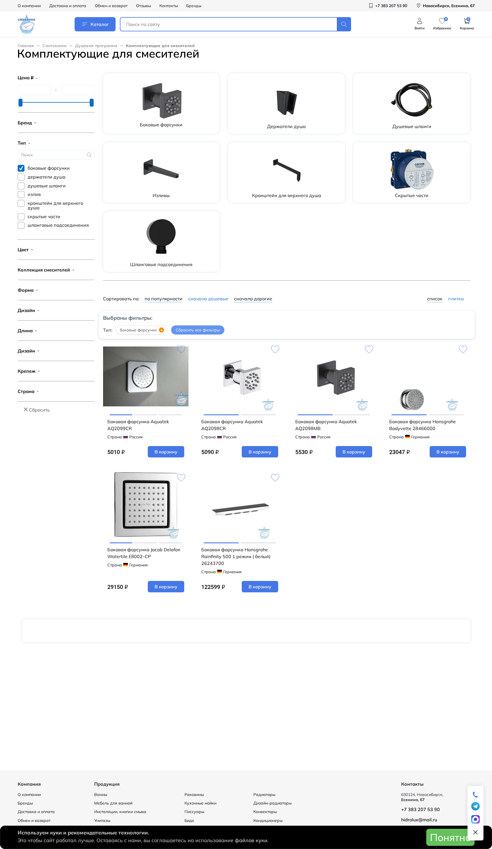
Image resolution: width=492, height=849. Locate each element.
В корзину (166, 452)
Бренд (25, 122)
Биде (189, 820)
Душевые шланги (411, 126)
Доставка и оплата (67, 5)
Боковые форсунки (161, 124)
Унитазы (102, 820)
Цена (26, 77)
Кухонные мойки (200, 803)
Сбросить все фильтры (198, 330)
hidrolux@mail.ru (419, 819)
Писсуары (194, 811)
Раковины (194, 794)
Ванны (100, 794)
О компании (29, 5)
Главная (26, 45)
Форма (26, 290)
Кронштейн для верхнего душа (286, 195)
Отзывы (143, 5)
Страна (26, 391)
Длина (25, 330)
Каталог (100, 24)
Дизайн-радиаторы (272, 803)
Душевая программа (96, 45)
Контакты (168, 5)
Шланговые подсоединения (161, 264)
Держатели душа (286, 126)
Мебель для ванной (113, 803)
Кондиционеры (267, 820)
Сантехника (54, 45)
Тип (22, 143)
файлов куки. (251, 840)
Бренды (193, 5)
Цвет (23, 249)
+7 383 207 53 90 (420, 809)
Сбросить (39, 410)
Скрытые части (412, 195)
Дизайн (26, 310)
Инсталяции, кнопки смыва (120, 811)
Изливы (161, 195)
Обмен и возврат (111, 5)
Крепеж (27, 371)
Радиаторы (264, 794)
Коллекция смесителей (44, 270)
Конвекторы (265, 811)
